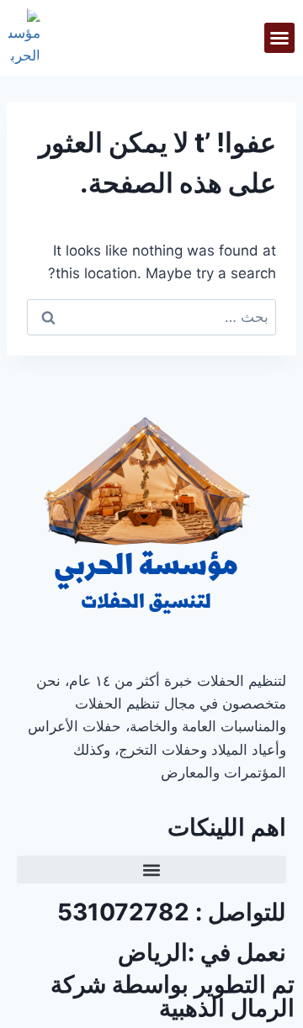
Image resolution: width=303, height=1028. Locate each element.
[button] (279, 38)
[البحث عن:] (151, 316)
